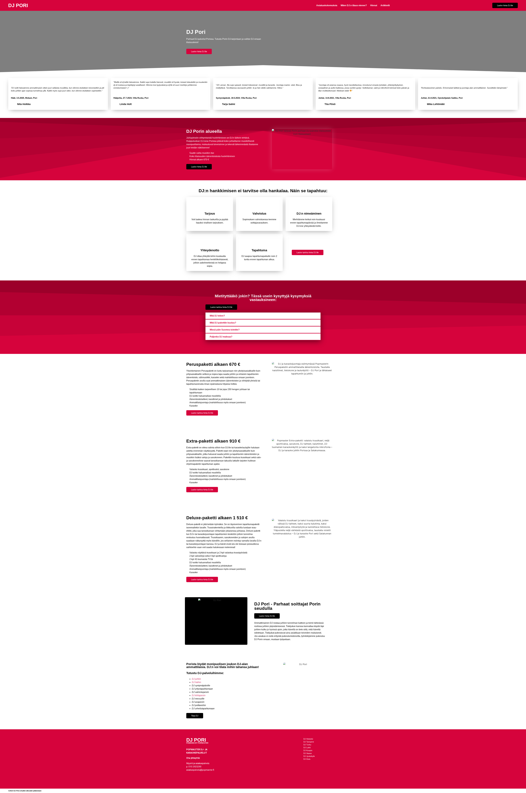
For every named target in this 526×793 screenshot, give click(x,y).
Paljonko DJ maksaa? (221, 337)
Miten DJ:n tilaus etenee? (354, 5)
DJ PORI (18, 5)
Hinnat (373, 5)
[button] (263, 316)
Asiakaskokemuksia (326, 5)
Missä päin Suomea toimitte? (225, 330)
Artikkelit (385, 5)
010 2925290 (194, 766)
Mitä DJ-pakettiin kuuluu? (223, 323)
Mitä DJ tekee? (217, 316)
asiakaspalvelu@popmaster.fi (200, 770)
